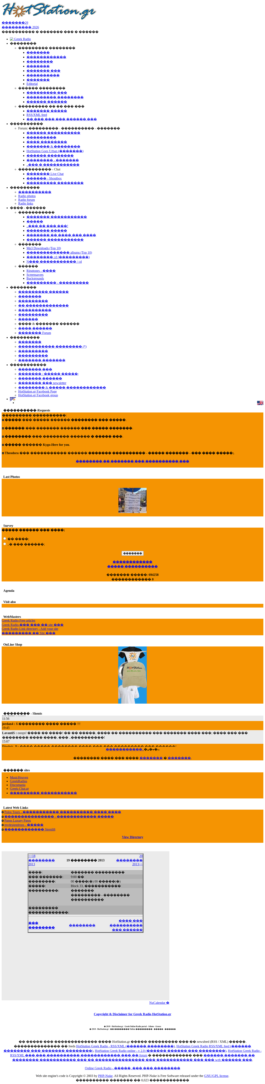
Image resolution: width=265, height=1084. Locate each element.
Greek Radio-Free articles (18, 620)
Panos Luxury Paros (17, 820)
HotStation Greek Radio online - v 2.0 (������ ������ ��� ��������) (160, 1051)
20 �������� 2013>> (129, 860)
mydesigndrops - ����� (23, 825)
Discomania (17, 785)
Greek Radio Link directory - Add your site (30, 629)
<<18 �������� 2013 (41, 860)
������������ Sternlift (29, 829)
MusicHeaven (19, 777)
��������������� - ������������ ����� (59, 816)
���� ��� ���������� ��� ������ (126, 925)
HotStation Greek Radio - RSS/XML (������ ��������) (125, 1046)
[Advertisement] (85, 969)
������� (151, 758)
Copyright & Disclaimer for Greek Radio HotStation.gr (132, 1014)
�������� (82, 925)
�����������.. (125, 749)
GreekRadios (18, 781)
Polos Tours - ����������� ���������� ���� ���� (62, 812)
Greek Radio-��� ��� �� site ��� (33, 625)
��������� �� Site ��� (28, 633)
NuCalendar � (159, 1002)
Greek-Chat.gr (19, 788)
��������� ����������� (43, 793)
